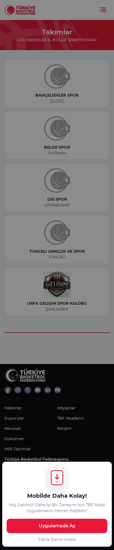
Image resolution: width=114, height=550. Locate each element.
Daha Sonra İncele (57, 539)
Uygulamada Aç (57, 525)
